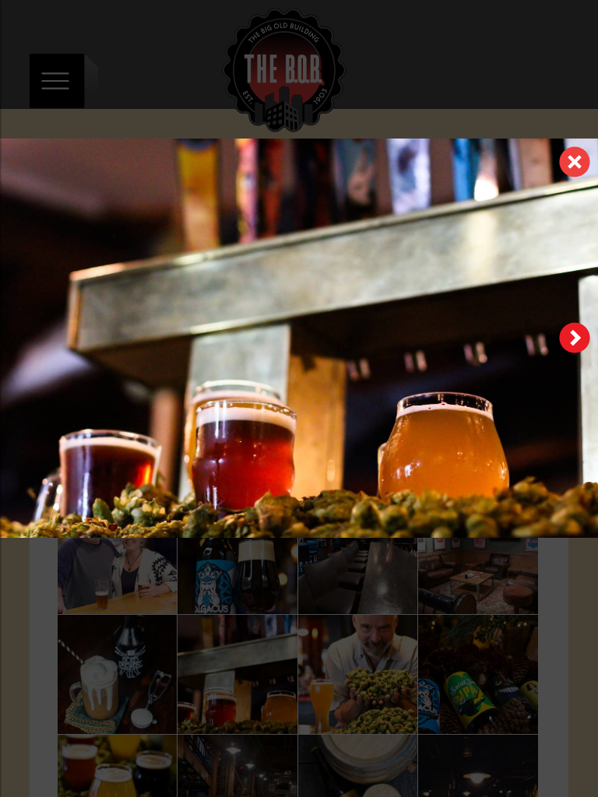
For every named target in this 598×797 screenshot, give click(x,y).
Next (574, 337)
